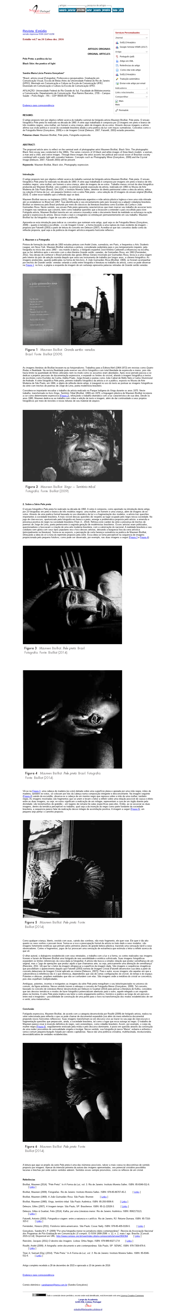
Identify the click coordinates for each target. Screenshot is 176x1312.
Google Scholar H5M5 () (133, 47)
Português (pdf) (127, 56)
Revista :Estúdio (35, 31)
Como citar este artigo (130, 70)
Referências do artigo (130, 65)
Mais (121, 101)
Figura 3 (133, 537)
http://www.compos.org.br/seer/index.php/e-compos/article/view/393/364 (92, 1236)
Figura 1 (30, 265)
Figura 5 (135, 809)
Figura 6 (41, 1026)
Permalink (123, 110)
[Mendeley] (117, 101)
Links (32, 1187)
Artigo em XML (127, 61)
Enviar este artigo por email (132, 83)
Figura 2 (64, 395)
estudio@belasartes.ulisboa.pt (88, 1309)
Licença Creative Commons (132, 1296)
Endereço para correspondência (38, 105)
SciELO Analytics (128, 42)
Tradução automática (130, 79)
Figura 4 (144, 537)
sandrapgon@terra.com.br (54, 1285)
